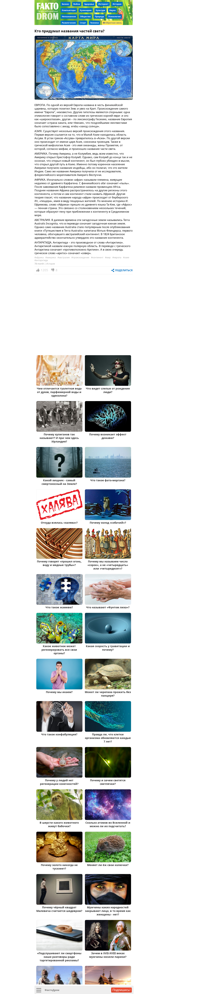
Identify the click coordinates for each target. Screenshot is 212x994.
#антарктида (41, 260)
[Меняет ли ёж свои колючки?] (108, 861)
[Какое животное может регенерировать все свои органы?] (59, 642)
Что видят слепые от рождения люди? (108, 390)
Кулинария (86, 10)
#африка (39, 257)
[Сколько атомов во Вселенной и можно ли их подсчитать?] (108, 819)
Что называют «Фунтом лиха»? (107, 607)
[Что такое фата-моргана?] (108, 476)
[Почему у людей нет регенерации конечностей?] (59, 776)
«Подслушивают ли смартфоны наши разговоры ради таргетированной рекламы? (59, 956)
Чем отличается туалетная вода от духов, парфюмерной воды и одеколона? (59, 392)
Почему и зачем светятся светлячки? (108, 782)
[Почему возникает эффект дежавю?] (108, 431)
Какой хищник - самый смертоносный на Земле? (59, 482)
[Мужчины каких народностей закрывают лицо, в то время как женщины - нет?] (108, 904)
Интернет (103, 4)
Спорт (83, 22)
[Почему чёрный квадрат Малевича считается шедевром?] (59, 904)
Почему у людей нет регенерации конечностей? (59, 782)
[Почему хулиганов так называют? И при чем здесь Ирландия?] (59, 431)
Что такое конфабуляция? (59, 734)
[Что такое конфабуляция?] (59, 731)
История (117, 4)
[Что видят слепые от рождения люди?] (108, 385)
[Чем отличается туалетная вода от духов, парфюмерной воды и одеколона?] (59, 385)
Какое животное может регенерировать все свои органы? (59, 649)
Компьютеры (69, 10)
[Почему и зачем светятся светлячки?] (108, 776)
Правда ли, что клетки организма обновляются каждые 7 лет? (108, 738)
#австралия (64, 257)
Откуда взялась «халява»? (59, 522)
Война (76, 4)
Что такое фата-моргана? (107, 480)
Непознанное (69, 16)
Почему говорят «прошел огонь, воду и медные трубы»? (59, 563)
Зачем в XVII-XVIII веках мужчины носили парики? (107, 955)
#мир (108, 257)
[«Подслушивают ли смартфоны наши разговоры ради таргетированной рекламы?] (59, 949)
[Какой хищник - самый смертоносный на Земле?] (59, 476)
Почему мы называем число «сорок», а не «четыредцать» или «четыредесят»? (107, 565)
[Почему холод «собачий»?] (108, 519)
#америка (50, 257)
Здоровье (89, 4)
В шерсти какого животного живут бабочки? (59, 824)
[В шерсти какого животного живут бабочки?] (59, 819)
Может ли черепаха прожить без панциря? (108, 693)
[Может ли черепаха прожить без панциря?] (108, 688)
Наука (112, 10)
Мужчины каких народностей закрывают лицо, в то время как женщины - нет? (108, 911)
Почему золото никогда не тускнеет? (59, 866)
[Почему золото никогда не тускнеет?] (59, 861)
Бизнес (65, 4)
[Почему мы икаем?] (59, 688)
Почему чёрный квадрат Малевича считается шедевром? (59, 909)
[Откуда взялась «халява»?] (59, 519)
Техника (94, 22)
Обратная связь (113, 22)
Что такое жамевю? (59, 607)
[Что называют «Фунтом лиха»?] (108, 604)
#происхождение (80, 257)
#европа (116, 257)
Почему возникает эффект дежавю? (107, 436)
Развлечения (69, 22)
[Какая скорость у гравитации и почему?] (108, 642)
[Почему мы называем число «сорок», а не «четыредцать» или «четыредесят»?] (108, 558)
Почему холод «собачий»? (108, 522)
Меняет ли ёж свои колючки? (107, 865)
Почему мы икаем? (59, 692)
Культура (100, 10)
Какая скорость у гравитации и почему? (108, 647)
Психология (114, 16)
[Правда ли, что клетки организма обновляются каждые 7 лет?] (108, 731)
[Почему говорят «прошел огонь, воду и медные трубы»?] (59, 558)
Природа (99, 16)
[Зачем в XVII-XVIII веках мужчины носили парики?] (108, 949)
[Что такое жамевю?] (59, 604)
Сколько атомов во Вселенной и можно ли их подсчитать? (107, 824)
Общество (85, 16)
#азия (126, 257)
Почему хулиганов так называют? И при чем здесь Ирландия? (59, 438)
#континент (97, 257)
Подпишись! (121, 990)
